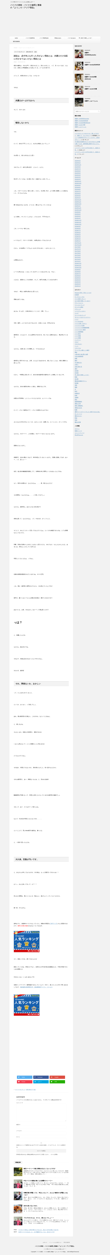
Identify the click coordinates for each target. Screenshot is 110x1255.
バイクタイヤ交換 (79, 325)
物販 (76, 387)
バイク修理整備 (79, 331)
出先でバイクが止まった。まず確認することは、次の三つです (36, 1232)
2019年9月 (78, 212)
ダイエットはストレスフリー (82, 317)
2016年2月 (78, 284)
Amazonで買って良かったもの (83, 292)
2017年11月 (78, 243)
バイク (76, 319)
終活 (76, 391)
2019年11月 (78, 208)
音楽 (76, 420)
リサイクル (78, 348)
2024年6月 (78, 171)
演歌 (76, 385)
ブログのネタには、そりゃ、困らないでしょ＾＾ (39, 1218)
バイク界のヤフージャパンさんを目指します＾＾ (55, 1249)
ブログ (76, 342)
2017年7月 (78, 249)
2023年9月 (78, 185)
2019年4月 (78, 218)
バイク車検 (78, 336)
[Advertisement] (55, 23)
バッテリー (78, 340)
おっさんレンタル (79, 297)
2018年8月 (78, 228)
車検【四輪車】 (79, 405)
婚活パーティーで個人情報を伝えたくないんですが (39, 1168)
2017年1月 (78, 261)
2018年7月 (78, 230)
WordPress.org (79, 435)
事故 (76, 352)
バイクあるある (72, 38)
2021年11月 (78, 199)
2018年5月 (78, 234)
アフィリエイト (79, 303)
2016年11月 (78, 265)
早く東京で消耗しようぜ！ (85, 38)
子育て (76, 364)
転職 (76, 409)
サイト (18, 1137)
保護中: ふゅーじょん (91, 101)
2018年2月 (78, 238)
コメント (19, 1102)
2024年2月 (78, 179)
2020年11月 (78, 202)
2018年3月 (78, 236)
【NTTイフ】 (53, 923)
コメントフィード (79, 433)
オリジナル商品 (79, 307)
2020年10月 (78, 204)
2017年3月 (78, 257)
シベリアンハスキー (80, 311)
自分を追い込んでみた (30, 1205)
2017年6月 (78, 251)
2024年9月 (78, 167)
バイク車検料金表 (44, 38)
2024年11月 (78, 165)
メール (18, 1130)
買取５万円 (78, 403)
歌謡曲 (76, 383)
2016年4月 (78, 280)
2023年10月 (78, 183)
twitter (16, 38)
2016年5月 (78, 278)
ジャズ (76, 313)
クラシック (78, 309)
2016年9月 (78, 269)
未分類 (76, 379)
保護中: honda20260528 (92, 64)
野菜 (76, 418)
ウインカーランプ (79, 305)
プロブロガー (78, 344)
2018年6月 (78, 232)
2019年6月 (78, 214)
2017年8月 (78, 247)
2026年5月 (78, 162)
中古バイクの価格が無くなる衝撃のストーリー (38, 1180)
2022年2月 (78, 197)
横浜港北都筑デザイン (81, 381)
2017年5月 (78, 253)
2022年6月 (78, 193)
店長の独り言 (29, 1089)
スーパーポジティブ (20, 1089)
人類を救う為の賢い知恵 (81, 354)
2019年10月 (78, 210)
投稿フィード (78, 431)
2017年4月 (78, 255)
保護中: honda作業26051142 (82, 122)
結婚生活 (77, 393)
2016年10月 (78, 267)
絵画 (76, 395)
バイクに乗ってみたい (81, 323)
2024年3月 (78, 177)
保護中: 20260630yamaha (82, 118)
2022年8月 (78, 189)
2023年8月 (78, 187)
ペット (76, 346)
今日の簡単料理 (79, 356)
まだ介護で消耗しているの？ (82, 301)
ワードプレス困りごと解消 (82, 350)
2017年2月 (78, 259)
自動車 (76, 397)
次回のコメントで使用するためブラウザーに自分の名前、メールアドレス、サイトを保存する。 (41, 1146)
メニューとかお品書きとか (55, 1242)
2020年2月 (78, 206)
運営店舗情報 (16, 41)
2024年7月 (78, 169)
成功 (76, 368)
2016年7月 (78, 273)
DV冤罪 (77, 294)
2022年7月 (78, 191)
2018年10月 (78, 224)
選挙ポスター (78, 416)
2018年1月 (78, 241)
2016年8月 (78, 271)
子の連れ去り (78, 362)
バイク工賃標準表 (30, 38)
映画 (76, 377)
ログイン (77, 428)
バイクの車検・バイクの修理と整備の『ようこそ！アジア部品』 (55, 1246)
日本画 (76, 370)
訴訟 (34, 1089)
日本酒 (76, 373)
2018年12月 (78, 220)
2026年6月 (78, 160)
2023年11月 (78, 181)
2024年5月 (78, 173)
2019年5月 (78, 216)
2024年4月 (78, 175)
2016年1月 (78, 286)
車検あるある (57, 38)
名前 (18, 1124)
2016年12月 (78, 263)
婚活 (76, 360)
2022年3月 (78, 195)
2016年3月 (78, 282)
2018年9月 (78, 226)
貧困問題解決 (78, 401)
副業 (76, 358)
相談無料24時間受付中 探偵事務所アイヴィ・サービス (36, 987)
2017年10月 (78, 245)
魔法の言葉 (78, 422)
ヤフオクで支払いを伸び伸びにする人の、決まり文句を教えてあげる (38, 1230)
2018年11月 (78, 222)
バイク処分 (78, 333)
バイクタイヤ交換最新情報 (82, 327)
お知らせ (45, 1242)
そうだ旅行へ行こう (80, 299)
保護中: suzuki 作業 (91, 89)
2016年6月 (78, 275)
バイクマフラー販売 (80, 329)
